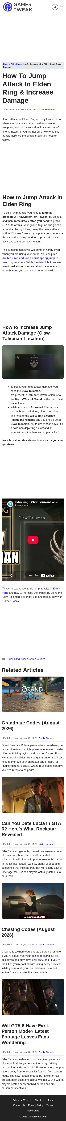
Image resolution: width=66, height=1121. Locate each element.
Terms (49, 1105)
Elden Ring (16, 64)
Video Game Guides (33, 659)
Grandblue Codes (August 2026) (31, 725)
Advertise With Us (22, 1100)
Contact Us (19, 1105)
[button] (55, 7)
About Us (40, 1100)
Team (51, 1100)
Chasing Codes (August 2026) (28, 932)
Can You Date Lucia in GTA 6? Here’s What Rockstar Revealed (31, 829)
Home (6, 64)
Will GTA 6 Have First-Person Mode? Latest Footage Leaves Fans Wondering (26, 1034)
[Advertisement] (33, 37)
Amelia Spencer (47, 738)
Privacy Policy (35, 1105)
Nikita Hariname (47, 109)
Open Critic (33, 1110)
